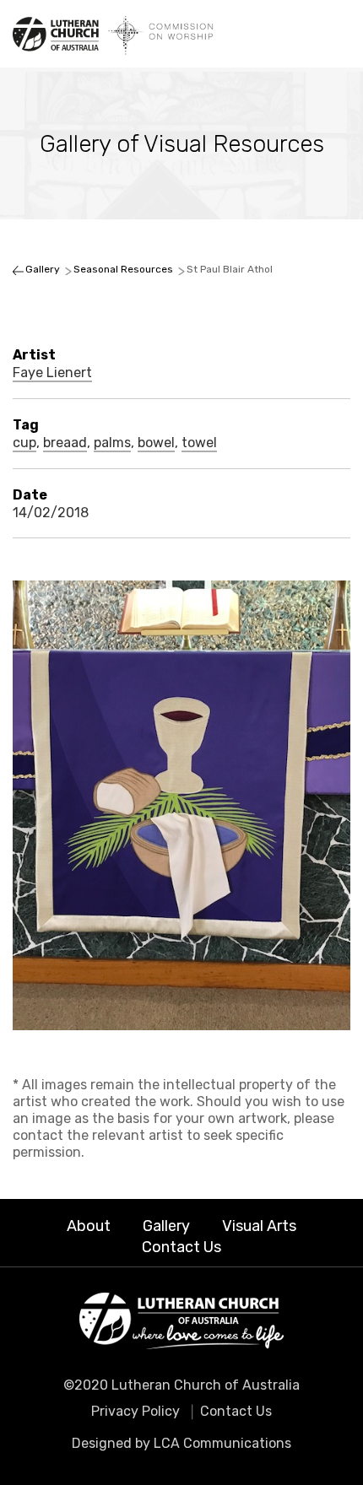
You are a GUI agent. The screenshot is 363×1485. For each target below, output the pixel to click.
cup (24, 443)
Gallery (166, 1226)
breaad (65, 443)
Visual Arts (259, 1226)
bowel (156, 443)
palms (112, 443)
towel (199, 443)
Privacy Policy (135, 1411)
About (89, 1226)
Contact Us (181, 1247)
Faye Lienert (52, 373)
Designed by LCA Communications (181, 1443)
